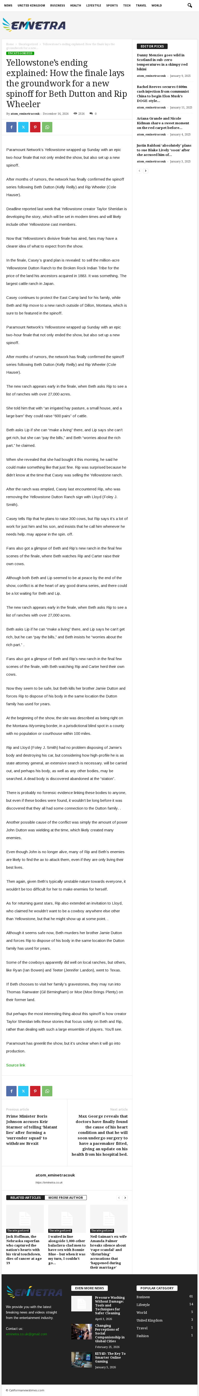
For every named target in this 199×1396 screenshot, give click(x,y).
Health (75, 5)
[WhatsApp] (47, 127)
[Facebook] (11, 127)
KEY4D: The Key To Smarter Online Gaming (110, 1357)
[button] (189, 5)
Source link (15, 1065)
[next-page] (125, 1197)
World (157, 5)
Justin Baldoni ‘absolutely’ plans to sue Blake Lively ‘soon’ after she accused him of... (164, 150)
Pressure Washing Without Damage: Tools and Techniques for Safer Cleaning (110, 1305)
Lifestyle (93, 5)
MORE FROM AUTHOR (65, 1198)
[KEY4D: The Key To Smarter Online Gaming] (81, 1359)
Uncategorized (28, 44)
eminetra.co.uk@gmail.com (26, 1334)
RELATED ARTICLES (25, 1198)
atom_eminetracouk (25, 113)
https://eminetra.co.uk (49, 1182)
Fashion (143, 1336)
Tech (127, 5)
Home (10, 44)
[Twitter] (23, 127)
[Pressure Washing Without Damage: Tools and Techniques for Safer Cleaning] (81, 1303)
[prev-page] (119, 1197)
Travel (141, 5)
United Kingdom (31, 5)
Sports (112, 5)
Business (57, 5)
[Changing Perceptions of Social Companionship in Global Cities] (81, 1331)
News (8, 5)
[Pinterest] (35, 127)
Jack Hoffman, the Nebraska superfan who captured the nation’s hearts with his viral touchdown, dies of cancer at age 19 (24, 1250)
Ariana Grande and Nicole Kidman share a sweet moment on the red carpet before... (163, 123)
